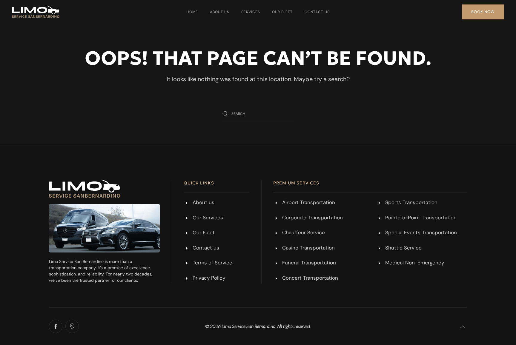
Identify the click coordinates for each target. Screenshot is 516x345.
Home (192, 12)
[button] (463, 327)
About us (219, 12)
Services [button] (250, 12)
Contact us (317, 12)
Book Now (483, 11)
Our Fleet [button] (282, 12)
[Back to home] (35, 12)
